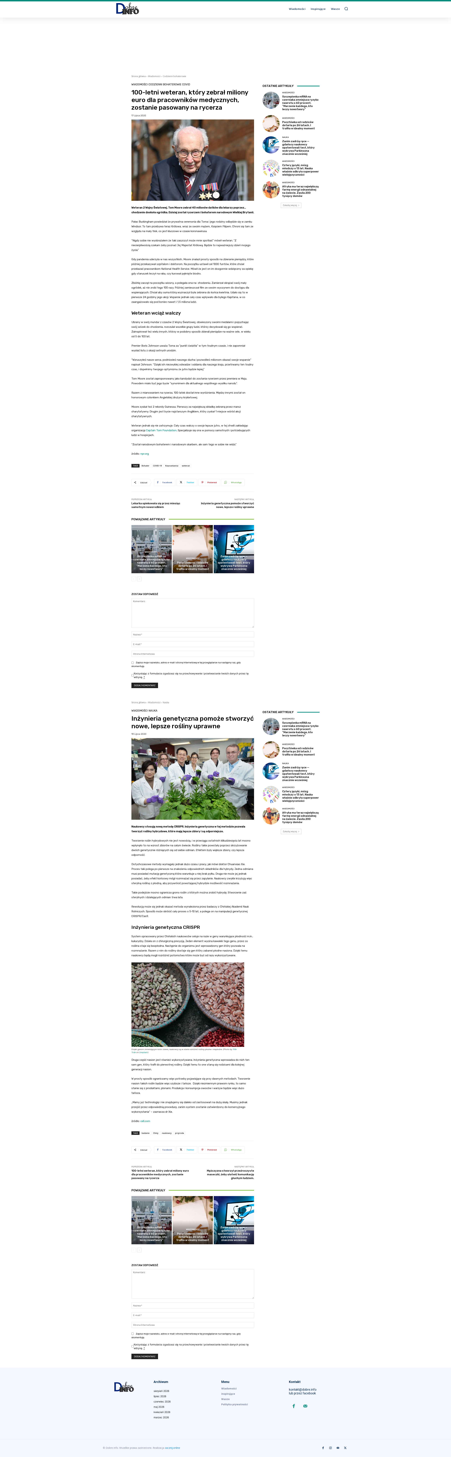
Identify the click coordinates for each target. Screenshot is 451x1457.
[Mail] (305, 1406)
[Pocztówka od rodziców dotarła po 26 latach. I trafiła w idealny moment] (193, 549)
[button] (346, 9)
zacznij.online (172, 1447)
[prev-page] (133, 579)
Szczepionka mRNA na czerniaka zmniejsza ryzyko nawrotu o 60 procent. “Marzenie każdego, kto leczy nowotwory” (151, 563)
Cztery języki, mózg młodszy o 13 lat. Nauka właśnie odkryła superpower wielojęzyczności (300, 170)
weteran (186, 465)
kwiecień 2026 (162, 1412)
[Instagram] (330, 1448)
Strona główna (138, 76)
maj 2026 (159, 1406)
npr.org (144, 453)
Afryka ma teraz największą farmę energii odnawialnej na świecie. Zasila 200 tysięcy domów (300, 191)
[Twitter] (345, 1448)
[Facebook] (294, 1406)
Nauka (233, 552)
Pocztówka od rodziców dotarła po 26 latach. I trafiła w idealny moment (192, 566)
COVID (186, 84)
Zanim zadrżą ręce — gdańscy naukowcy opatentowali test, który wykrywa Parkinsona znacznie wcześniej (234, 563)
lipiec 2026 (160, 1396)
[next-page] (139, 579)
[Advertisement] (225, 44)
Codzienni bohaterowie (174, 76)
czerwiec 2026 (162, 1401)
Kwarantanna (171, 465)
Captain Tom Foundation (161, 430)
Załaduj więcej (290, 205)
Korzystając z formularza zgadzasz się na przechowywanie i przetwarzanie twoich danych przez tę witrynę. (191, 675)
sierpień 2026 (161, 1390)
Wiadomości (154, 76)
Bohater (145, 465)
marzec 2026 (161, 1417)
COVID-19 (157, 465)
